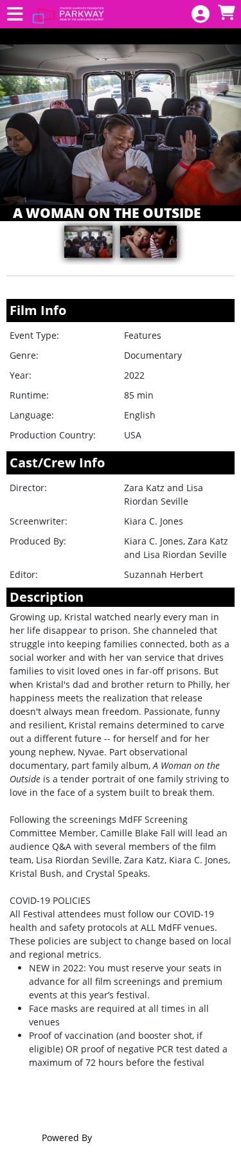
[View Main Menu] (15, 14)
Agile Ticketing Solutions (146, 1137)
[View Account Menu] (200, 14)
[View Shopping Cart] (226, 13)
